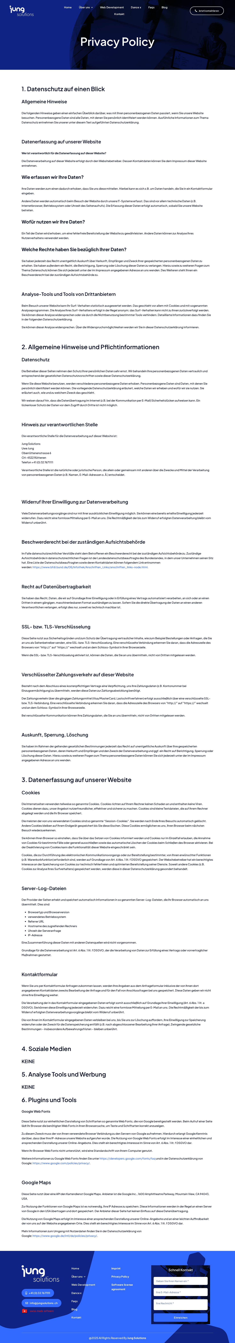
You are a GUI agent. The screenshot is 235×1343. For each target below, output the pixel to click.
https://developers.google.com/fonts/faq (127, 1158)
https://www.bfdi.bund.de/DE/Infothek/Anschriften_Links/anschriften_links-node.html (90, 567)
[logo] (22, 7)
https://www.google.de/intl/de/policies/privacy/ (65, 1235)
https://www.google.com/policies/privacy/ (61, 1163)
